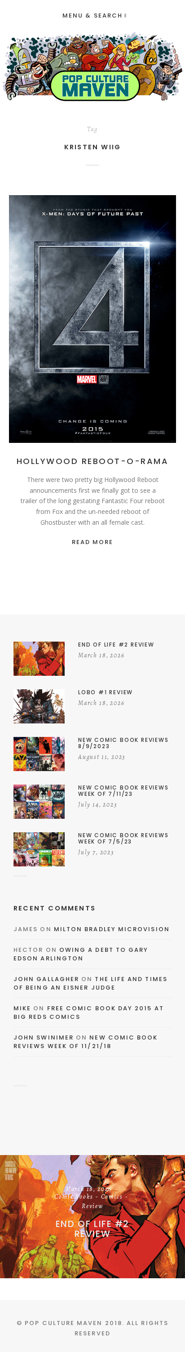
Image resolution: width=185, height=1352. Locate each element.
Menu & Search (92, 15)
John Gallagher (46, 979)
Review (92, 1206)
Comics (112, 1197)
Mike (22, 1008)
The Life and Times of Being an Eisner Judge (90, 983)
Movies (132, 321)
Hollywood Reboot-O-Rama (93, 461)
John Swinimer (43, 1037)
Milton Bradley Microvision (112, 929)
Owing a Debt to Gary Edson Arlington (80, 954)
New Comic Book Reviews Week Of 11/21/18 (85, 1042)
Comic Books (73, 1197)
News (158, 321)
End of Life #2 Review (92, 1229)
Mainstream (95, 321)
